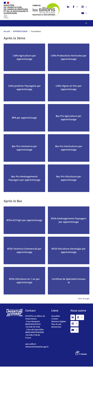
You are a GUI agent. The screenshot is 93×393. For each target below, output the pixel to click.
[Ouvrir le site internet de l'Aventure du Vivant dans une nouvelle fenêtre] (14, 315)
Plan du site (56, 324)
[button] (86, 23)
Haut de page (83, 298)
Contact (54, 318)
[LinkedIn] (68, 7)
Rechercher (56, 327)
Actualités (55, 316)
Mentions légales (58, 321)
